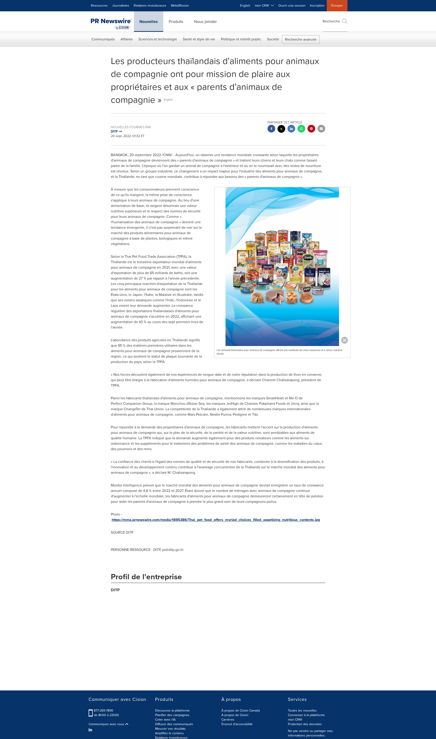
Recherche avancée (301, 39)
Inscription (317, 5)
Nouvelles (148, 22)
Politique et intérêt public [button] (241, 39)
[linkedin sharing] (291, 129)
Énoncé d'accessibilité (237, 724)
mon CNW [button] (263, 5)
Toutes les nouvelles (302, 710)
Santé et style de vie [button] (199, 39)
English (245, 5)
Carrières (227, 719)
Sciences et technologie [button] (158, 39)
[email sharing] (321, 129)
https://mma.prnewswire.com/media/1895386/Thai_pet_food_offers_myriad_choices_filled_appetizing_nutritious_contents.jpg (216, 519)
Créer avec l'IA (165, 719)
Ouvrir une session (291, 5)
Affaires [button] (127, 39)
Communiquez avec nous (107, 724)
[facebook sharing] (271, 129)
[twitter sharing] (281, 129)
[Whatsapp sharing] (301, 129)
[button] (282, 267)
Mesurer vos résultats (170, 728)
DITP (115, 590)
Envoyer (337, 5)
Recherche (331, 21)
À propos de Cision (234, 715)
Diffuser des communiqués (174, 724)
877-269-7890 (103, 710)
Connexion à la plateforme (306, 715)
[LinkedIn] (91, 730)
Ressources (99, 5)
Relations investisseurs (150, 5)
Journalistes (120, 5)
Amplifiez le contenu (169, 733)
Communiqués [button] (103, 39)
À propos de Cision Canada (240, 710)
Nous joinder (205, 22)
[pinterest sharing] (311, 129)
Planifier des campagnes (172, 715)
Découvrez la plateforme (172, 710)
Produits (176, 22)
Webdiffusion (180, 5)
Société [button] (273, 39)
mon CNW (295, 719)
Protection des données (305, 724)
